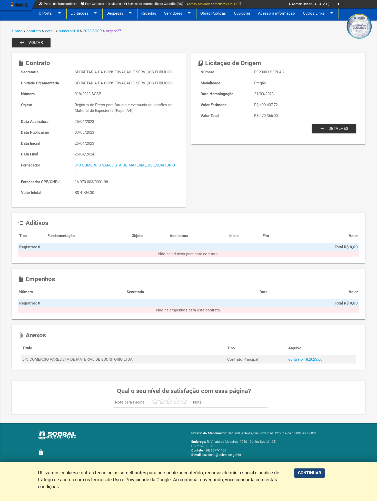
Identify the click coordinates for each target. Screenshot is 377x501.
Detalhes (334, 128)
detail (50, 31)
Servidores (178, 13)
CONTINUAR (309, 472)
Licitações (84, 13)
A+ (325, 4)
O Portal (51, 13)
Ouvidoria (242, 13)
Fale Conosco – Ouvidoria (102, 4)
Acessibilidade (301, 4)
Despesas (119, 13)
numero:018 (69, 31)
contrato (33, 31)
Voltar (31, 42)
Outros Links (319, 13)
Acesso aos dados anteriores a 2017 (212, 4)
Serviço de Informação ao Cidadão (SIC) (155, 4)
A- (316, 4)
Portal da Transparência (60, 4)
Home (17, 31)
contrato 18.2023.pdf (306, 359)
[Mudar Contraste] (338, 4)
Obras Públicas (213, 13)
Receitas (148, 13)
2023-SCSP (92, 31)
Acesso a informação (276, 13)
